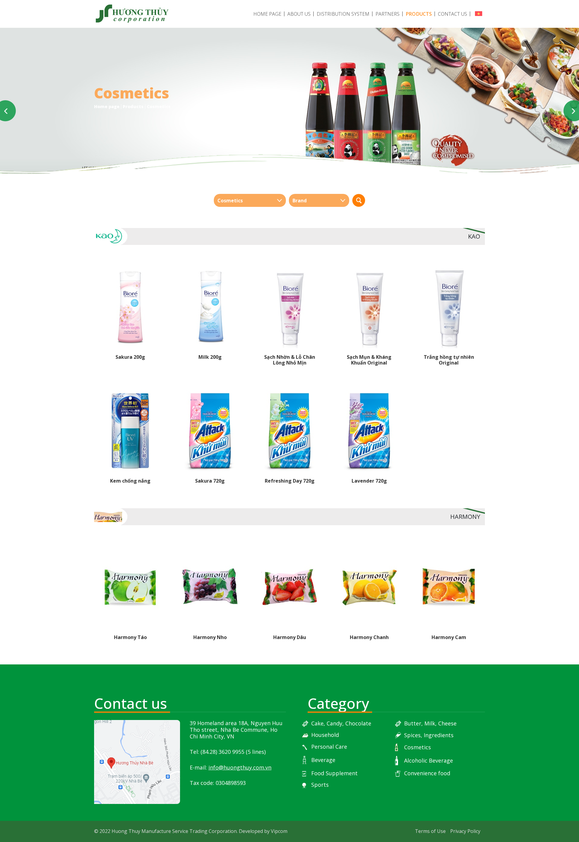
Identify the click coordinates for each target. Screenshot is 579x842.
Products (419, 14)
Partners (387, 14)
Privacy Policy (465, 831)
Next (570, 110)
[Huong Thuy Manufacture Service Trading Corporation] (131, 14)
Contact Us (452, 14)
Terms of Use (430, 831)
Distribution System (343, 14)
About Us (299, 14)
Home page (267, 14)
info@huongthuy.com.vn (239, 767)
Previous (8, 110)
